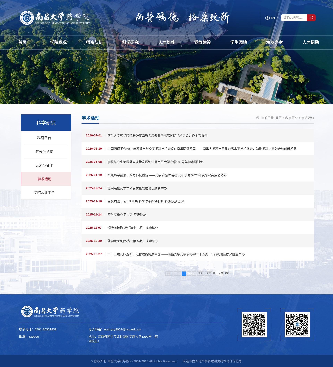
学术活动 (44, 179)
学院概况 (58, 42)
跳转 (227, 273)
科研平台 (44, 138)
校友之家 (274, 42)
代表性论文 (44, 152)
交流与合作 (44, 165)
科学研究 (130, 42)
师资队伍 (94, 42)
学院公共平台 (44, 193)
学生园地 (238, 42)
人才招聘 (310, 42)
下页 (200, 273)
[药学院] (55, 18)
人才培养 (166, 42)
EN (273, 17)
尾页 (209, 273)
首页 (22, 42)
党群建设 (202, 42)
